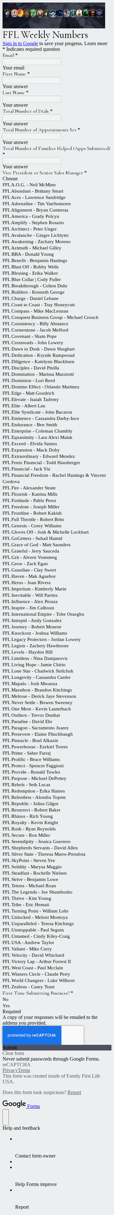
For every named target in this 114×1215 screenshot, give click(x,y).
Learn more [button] (95, 43)
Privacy (10, 1070)
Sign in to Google (20, 43)
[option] (57, 179)
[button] (57, 1047)
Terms (24, 1070)
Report (74, 1092)
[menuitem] (63, 1147)
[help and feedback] (6, 1117)
